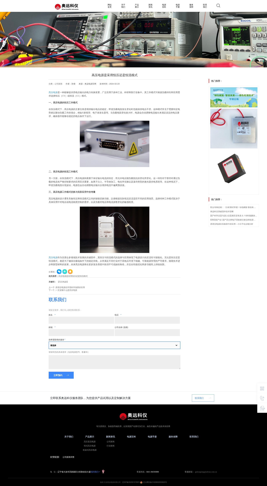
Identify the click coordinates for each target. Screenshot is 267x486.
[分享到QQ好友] (70, 272)
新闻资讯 (150, 5)
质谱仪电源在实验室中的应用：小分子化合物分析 (231, 223)
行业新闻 (110, 446)
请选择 (53, 345)
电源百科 (164, 5)
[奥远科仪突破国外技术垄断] (233, 129)
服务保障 (191, 5)
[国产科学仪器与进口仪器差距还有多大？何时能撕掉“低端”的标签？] (233, 171)
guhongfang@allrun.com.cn (206, 472)
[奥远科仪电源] (66, 7)
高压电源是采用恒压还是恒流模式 (73, 276)
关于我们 (123, 5)
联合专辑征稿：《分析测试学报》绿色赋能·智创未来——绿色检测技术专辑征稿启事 (233, 207)
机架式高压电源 (90, 450)
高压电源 (63, 281)
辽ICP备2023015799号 (131, 482)
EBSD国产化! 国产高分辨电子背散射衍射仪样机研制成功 (233, 219)
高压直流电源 (90, 442)
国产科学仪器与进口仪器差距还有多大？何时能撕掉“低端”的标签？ (233, 215)
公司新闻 (58, 83)
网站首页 (110, 5)
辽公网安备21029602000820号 (155, 482)
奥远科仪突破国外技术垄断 (222, 211)
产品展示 (137, 5)
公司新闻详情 (68, 457)
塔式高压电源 (90, 446)
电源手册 (178, 5)
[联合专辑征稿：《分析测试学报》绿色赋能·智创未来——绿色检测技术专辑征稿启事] (233, 97)
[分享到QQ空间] (65, 272)
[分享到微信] (59, 272)
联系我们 (205, 5)
